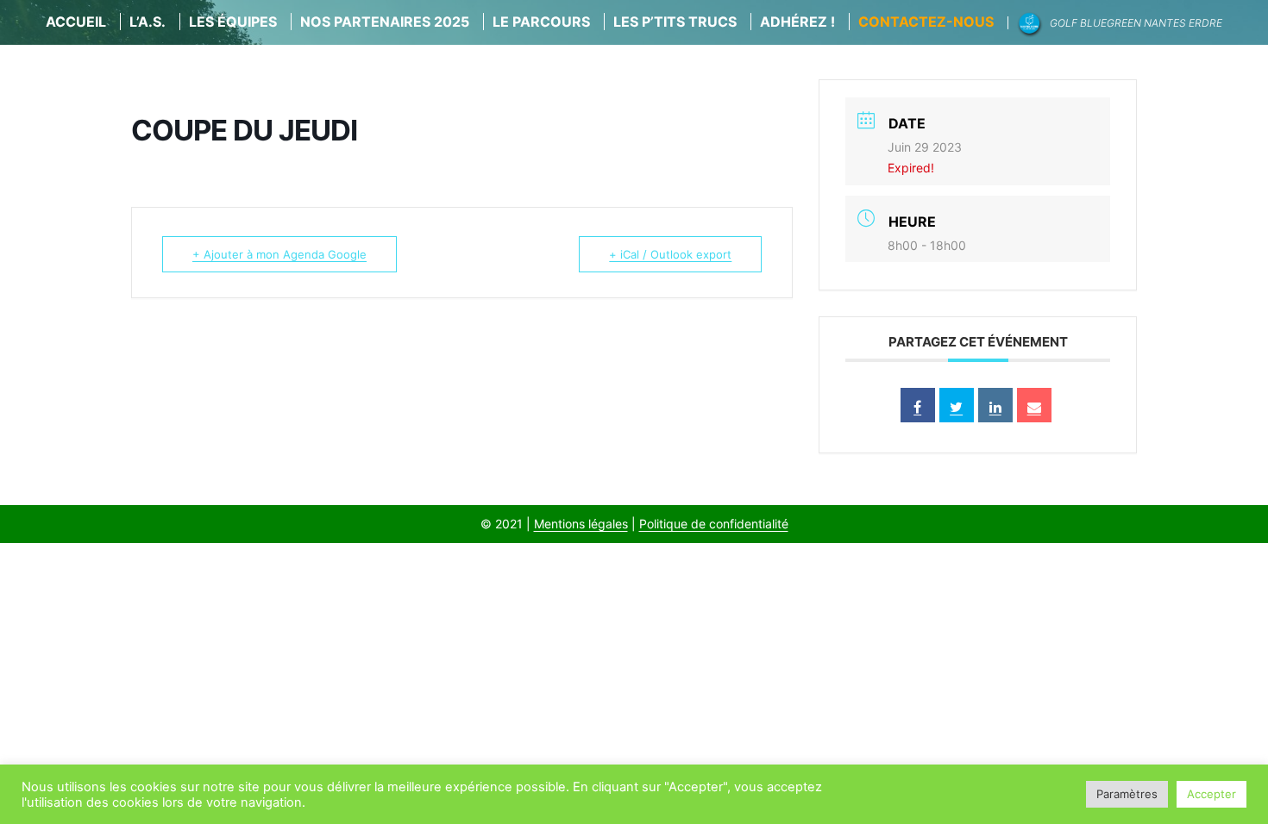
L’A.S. (147, 21)
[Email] (1034, 405)
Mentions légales (581, 523)
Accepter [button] (1211, 794)
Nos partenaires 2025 (384, 21)
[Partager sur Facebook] (918, 405)
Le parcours (541, 21)
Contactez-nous (926, 21)
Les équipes (233, 21)
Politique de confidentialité (713, 523)
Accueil (76, 21)
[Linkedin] (995, 405)
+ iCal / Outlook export (670, 254)
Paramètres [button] (1127, 794)
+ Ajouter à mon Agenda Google (279, 254)
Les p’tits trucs (675, 21)
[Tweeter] (956, 405)
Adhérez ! (797, 21)
